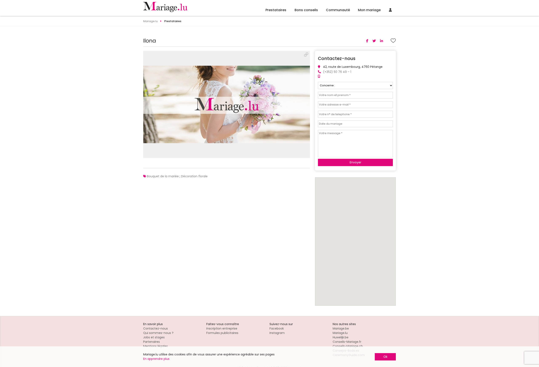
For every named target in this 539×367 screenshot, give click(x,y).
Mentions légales (155, 346)
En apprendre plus (156, 359)
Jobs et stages (154, 337)
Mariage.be (341, 328)
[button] (306, 54)
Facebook (277, 328)
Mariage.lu (340, 333)
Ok (385, 357)
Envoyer (355, 162)
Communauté (338, 10)
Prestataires (275, 10)
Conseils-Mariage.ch (348, 346)
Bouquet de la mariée (163, 176)
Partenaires (151, 342)
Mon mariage (369, 10)
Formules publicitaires (222, 333)
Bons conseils (306, 10)
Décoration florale (194, 176)
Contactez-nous (155, 328)
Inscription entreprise (221, 328)
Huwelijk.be (340, 337)
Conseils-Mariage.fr (347, 342)
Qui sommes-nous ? (158, 333)
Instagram (277, 333)
